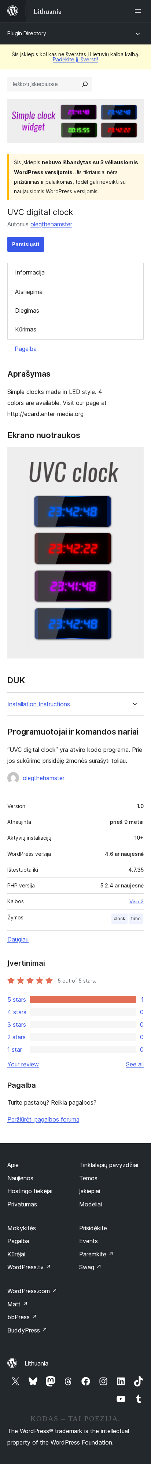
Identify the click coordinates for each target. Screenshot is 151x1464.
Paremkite (96, 1254)
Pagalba (26, 348)
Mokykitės (21, 1228)
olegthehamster (51, 224)
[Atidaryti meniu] (139, 11)
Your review (23, 1064)
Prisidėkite (93, 1228)
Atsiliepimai (29, 291)
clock (119, 918)
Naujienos (20, 1178)
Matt (17, 1304)
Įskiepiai (89, 1191)
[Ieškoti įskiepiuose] (85, 84)
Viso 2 (136, 901)
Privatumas (22, 1204)
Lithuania (36, 1363)
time (136, 918)
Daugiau (18, 939)
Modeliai (90, 1204)
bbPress (22, 1317)
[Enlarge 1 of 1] (133, 457)
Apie (13, 1165)
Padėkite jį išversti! (75, 59)
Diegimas (27, 310)
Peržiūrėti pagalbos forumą (43, 1119)
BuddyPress (27, 1330)
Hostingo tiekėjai (29, 1191)
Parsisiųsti (25, 244)
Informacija (30, 272)
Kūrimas (25, 329)
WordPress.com (32, 1291)
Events (88, 1241)
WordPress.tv (29, 1267)
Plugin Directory (26, 33)
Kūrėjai (16, 1254)
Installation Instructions (38, 704)
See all (135, 1064)
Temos (88, 1178)
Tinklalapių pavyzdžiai (108, 1165)
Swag (90, 1267)
